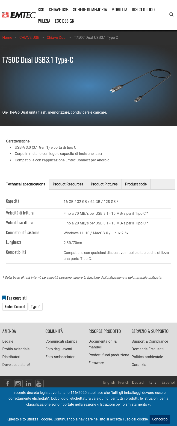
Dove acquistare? (16, 365)
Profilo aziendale (16, 349)
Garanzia (139, 365)
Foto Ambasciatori (60, 357)
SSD (41, 9)
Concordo (160, 419)
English (109, 382)
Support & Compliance (150, 341)
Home (7, 37)
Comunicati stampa (61, 341)
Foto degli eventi (58, 349)
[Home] (19, 15)
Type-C (35, 306)
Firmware (96, 363)
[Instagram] (18, 384)
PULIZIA (44, 20)
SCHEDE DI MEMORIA (90, 9)
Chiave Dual (56, 37)
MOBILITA (119, 9)
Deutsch (138, 382)
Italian (153, 382)
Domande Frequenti (148, 349)
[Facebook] (8, 384)
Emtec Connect (15, 306)
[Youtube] (39, 384)
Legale (7, 341)
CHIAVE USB (58, 9)
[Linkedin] (29, 384)
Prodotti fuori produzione (108, 355)
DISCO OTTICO (143, 9)
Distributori (11, 357)
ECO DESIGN (64, 20)
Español (168, 382)
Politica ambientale (147, 357)
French (123, 382)
